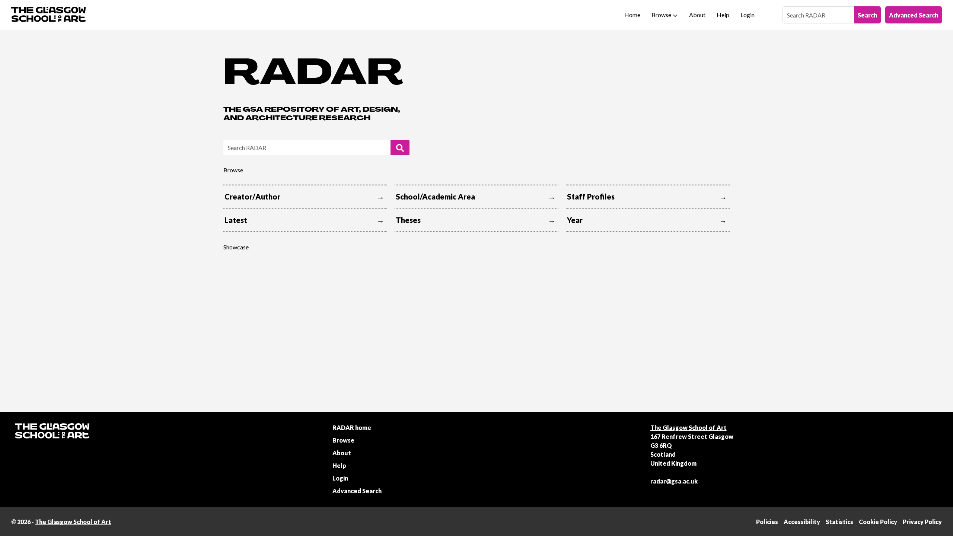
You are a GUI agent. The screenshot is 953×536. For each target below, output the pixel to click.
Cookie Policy (878, 521)
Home (632, 14)
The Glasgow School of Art (688, 427)
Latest (235, 220)
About (697, 14)
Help (723, 14)
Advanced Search (913, 15)
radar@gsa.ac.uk (674, 481)
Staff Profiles (591, 196)
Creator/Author (252, 196)
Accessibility (802, 521)
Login (747, 14)
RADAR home (351, 427)
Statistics (839, 521)
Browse (661, 14)
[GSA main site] (48, 15)
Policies (767, 521)
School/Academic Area (435, 196)
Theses (408, 220)
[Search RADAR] (400, 147)
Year (575, 220)
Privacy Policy (922, 521)
